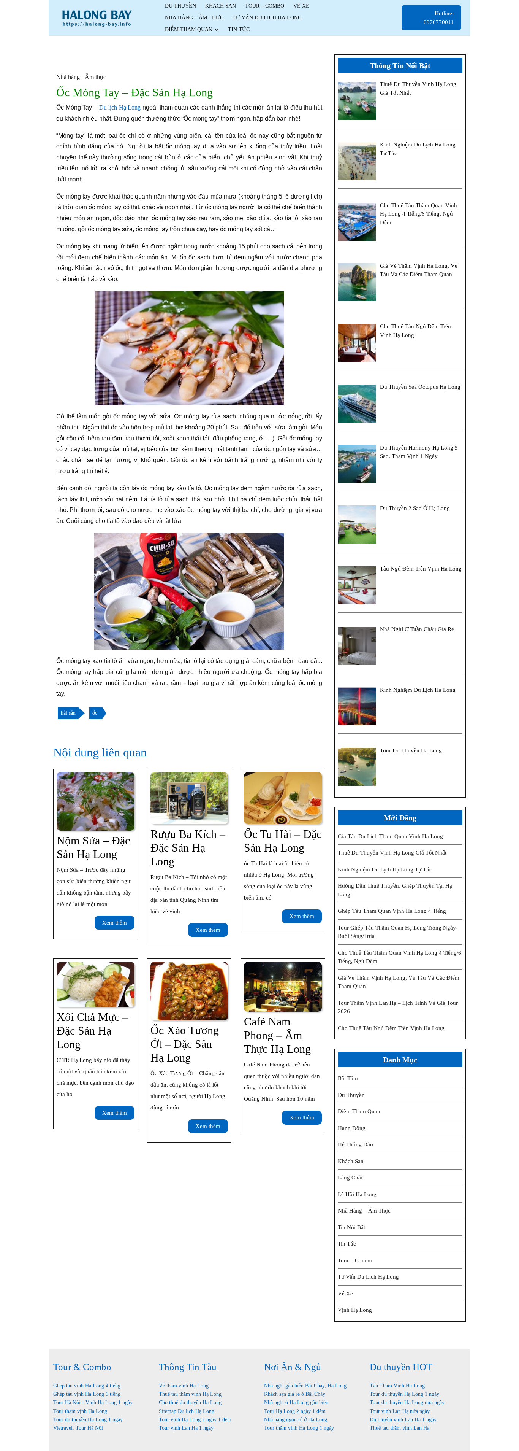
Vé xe (301, 6)
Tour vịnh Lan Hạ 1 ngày (186, 1428)
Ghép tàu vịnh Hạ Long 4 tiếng (86, 1386)
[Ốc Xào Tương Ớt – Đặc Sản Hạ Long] (189, 990)
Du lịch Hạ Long (120, 107)
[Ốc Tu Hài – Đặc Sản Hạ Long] (283, 797)
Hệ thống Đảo (355, 1144)
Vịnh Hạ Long (355, 1310)
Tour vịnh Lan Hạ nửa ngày (400, 1411)
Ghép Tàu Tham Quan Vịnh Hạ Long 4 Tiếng (392, 911)
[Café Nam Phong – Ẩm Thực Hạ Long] (283, 986)
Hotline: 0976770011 (442, 20)
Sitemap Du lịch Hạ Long (186, 1411)
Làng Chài (350, 1177)
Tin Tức (347, 1244)
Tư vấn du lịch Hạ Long (267, 18)
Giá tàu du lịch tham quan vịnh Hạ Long (390, 836)
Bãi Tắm (348, 1078)
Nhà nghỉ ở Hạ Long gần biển (296, 1402)
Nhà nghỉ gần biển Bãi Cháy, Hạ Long (305, 1386)
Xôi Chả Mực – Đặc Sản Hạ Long (92, 1031)
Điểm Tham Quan (188, 29)
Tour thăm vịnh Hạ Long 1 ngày (299, 1428)
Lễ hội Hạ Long (357, 1194)
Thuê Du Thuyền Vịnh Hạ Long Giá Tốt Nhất (392, 853)
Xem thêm (118, 924)
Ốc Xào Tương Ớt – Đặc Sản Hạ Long (184, 1044)
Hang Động (352, 1128)
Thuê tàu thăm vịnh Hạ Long (190, 1394)
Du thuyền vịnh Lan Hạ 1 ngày (403, 1419)
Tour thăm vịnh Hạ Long (80, 1411)
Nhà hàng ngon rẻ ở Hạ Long (295, 1419)
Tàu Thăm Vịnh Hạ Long (397, 1386)
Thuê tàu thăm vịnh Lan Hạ (399, 1428)
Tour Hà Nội (89, 1428)
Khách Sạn (220, 6)
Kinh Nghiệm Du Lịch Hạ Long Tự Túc (385, 869)
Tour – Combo (264, 6)
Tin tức (239, 29)
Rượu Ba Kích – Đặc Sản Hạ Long (187, 848)
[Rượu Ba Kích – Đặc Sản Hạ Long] (189, 797)
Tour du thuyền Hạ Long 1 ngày (88, 1419)
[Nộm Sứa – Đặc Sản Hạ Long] (95, 801)
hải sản (68, 713)
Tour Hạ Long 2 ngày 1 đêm (295, 1411)
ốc (94, 713)
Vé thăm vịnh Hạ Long (184, 1386)
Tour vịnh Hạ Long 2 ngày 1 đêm (195, 1419)
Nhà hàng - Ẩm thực (81, 77)
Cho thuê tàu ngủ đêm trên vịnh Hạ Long (391, 1028)
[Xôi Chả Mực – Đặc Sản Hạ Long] (95, 984)
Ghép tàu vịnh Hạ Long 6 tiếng (86, 1394)
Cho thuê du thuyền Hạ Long (190, 1402)
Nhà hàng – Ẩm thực (194, 18)
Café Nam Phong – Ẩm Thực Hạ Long (277, 1035)
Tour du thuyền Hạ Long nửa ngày (407, 1402)
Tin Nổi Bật (351, 1227)
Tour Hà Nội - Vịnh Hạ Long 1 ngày (93, 1402)
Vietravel (63, 1428)
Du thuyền (180, 6)
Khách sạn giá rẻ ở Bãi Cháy (294, 1394)
